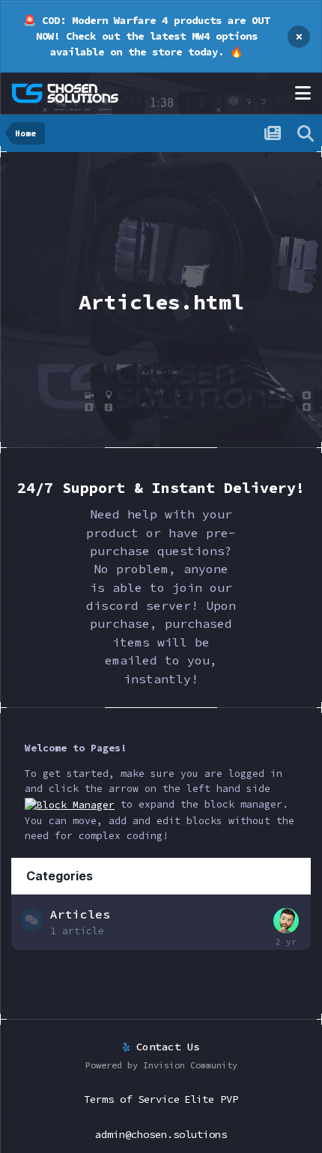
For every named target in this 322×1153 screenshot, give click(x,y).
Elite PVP (211, 1099)
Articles (80, 914)
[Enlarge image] (70, 804)
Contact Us (165, 1046)
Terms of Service (132, 1099)
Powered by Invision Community (161, 1065)
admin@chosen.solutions (161, 1134)
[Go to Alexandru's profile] (286, 920)
